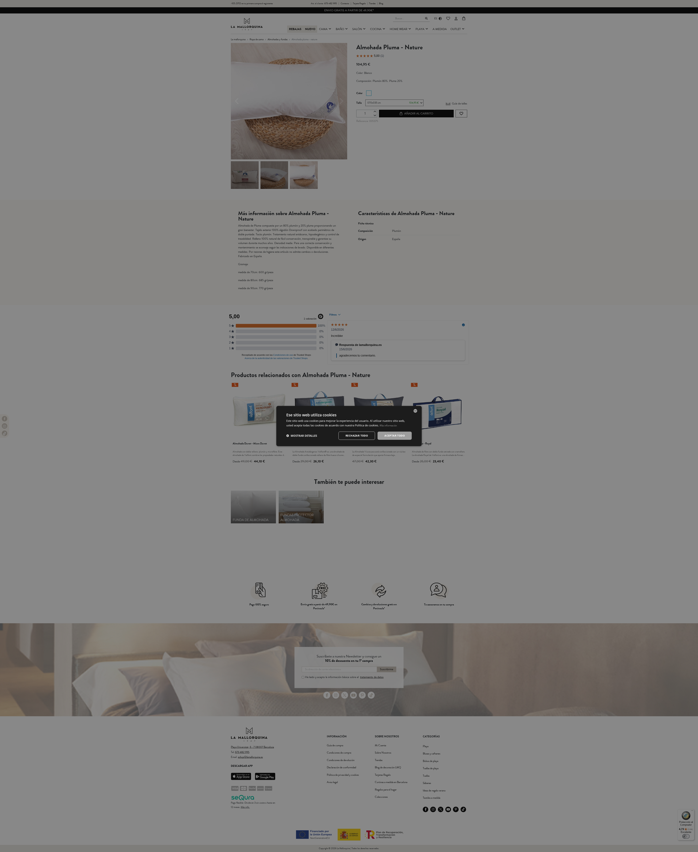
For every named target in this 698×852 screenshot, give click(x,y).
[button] (301, 435)
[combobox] (415, 411)
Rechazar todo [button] (357, 435)
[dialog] (349, 426)
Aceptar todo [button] (394, 435)
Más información (388, 425)
